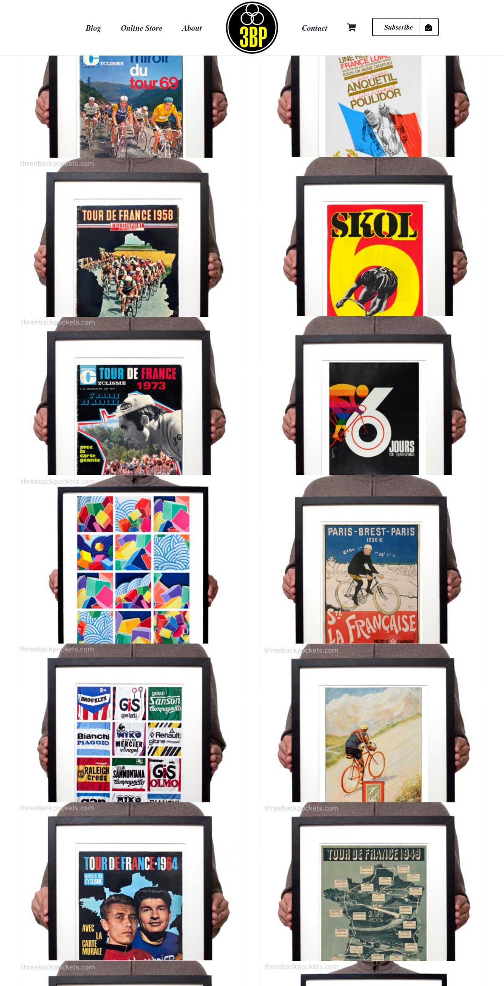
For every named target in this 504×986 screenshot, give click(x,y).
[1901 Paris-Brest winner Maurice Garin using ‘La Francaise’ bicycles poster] (373, 589)
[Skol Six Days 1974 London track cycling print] (373, 272)
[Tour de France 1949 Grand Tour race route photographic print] (373, 916)
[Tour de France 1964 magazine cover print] (130, 916)
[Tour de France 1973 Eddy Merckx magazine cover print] (130, 430)
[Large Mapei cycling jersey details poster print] (130, 589)
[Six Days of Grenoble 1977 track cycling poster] (373, 430)
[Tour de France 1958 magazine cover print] (130, 272)
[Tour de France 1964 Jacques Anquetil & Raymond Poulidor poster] (373, 113)
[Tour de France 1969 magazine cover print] (130, 113)
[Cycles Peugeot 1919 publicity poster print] (373, 757)
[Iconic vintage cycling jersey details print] (130, 757)
